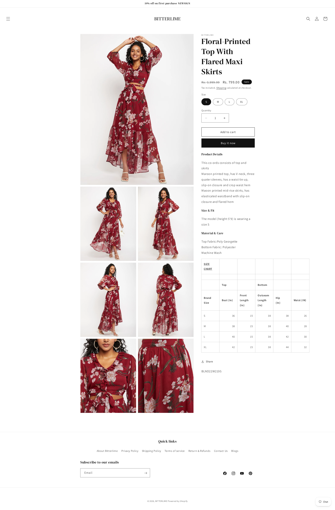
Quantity (206, 110)
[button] (8, 19)
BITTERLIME (161, 501)
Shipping (221, 87)
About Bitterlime (107, 450)
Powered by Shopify (178, 501)
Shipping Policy (151, 450)
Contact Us (221, 450)
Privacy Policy (129, 450)
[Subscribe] (145, 473)
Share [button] (209, 361)
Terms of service (175, 450)
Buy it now (228, 143)
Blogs (234, 450)
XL (241, 102)
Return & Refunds (199, 450)
